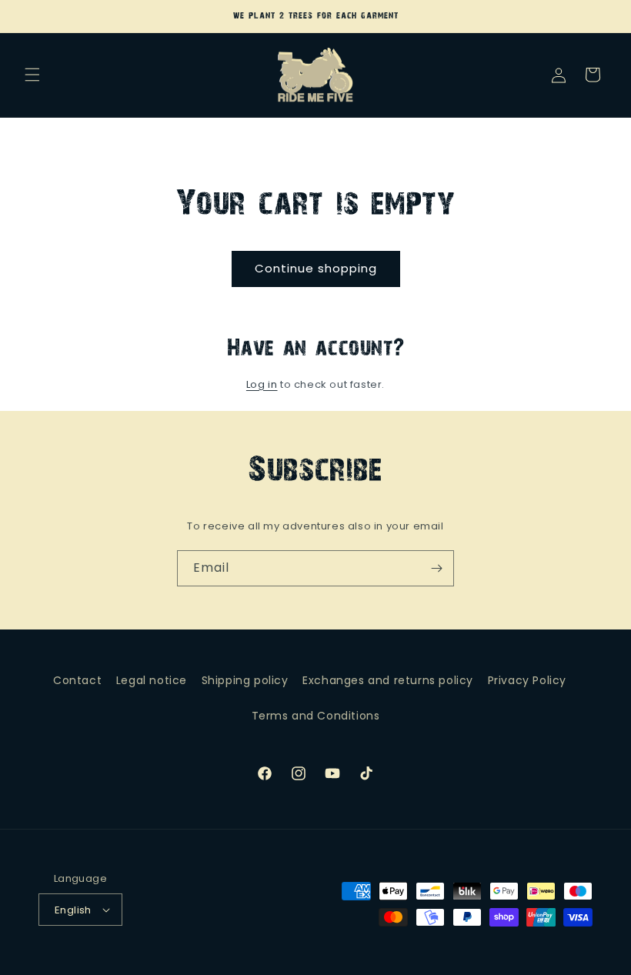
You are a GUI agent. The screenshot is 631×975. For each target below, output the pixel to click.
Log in (262, 384)
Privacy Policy (527, 680)
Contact (77, 680)
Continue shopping (316, 268)
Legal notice (151, 680)
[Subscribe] (436, 568)
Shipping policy (245, 680)
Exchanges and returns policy (387, 680)
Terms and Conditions (316, 715)
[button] (32, 75)
